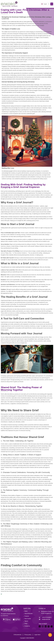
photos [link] (31, 511)
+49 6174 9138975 (46, 617)
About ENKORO (28, 613)
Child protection (17, 634)
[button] (45, 4)
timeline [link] (31, 341)
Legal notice (37, 634)
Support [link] (25, 53)
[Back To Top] (50, 635)
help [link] (35, 77)
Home (25, 611)
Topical (26, 621)
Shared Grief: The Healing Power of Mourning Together (21, 388)
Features (26, 616)
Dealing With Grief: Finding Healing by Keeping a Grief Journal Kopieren (23, 185)
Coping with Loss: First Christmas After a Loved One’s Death (25, 11)
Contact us (27, 626)
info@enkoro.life (46, 619)
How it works (27, 618)
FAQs (25, 623)
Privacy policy (27, 634)
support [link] (33, 57)
